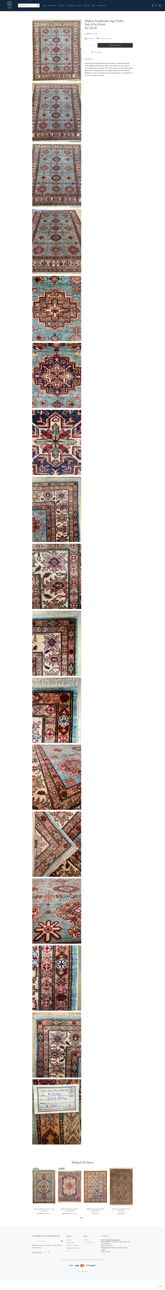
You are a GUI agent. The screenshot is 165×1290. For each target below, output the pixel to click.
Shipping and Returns (73, 1248)
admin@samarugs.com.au (112, 1240)
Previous (30, 1190)
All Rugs (86, 1240)
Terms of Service (89, 1242)
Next (134, 1190)
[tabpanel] (44, 1189)
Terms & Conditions (73, 1245)
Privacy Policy (71, 1242)
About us (69, 1240)
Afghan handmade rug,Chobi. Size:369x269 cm (95, 1210)
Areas (68, 1251)
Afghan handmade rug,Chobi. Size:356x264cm (69, 1210)
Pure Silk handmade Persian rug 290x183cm (121, 1210)
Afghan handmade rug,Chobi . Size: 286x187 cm (43, 1210)
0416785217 (109, 1246)
